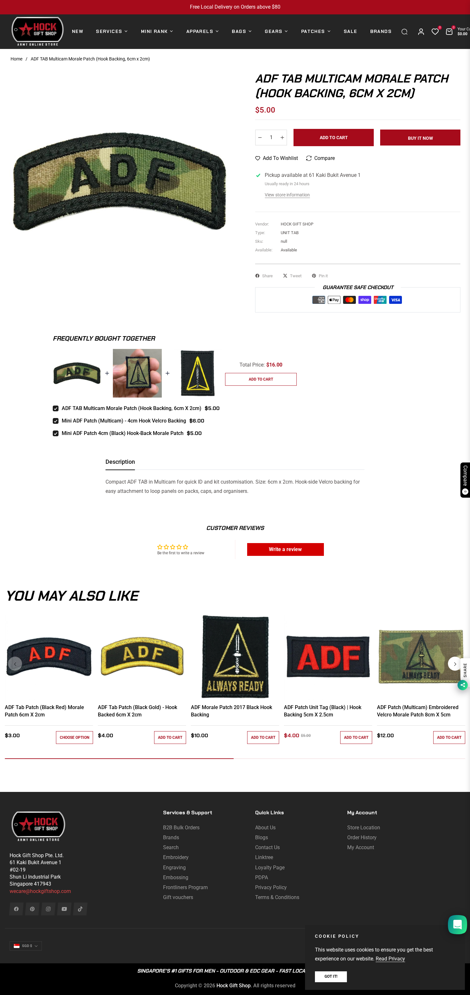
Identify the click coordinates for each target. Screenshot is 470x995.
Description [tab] (120, 461)
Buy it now (420, 138)
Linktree (264, 857)
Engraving (174, 868)
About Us (265, 828)
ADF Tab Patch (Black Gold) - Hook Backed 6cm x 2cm (137, 710)
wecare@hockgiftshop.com (40, 891)
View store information (287, 194)
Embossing (175, 877)
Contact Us (267, 847)
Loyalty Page (270, 868)
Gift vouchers (178, 897)
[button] (406, 31)
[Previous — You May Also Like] (15, 664)
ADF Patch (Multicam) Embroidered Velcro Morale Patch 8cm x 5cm (417, 710)
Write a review (285, 549)
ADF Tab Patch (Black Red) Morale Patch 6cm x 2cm (44, 710)
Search (171, 847)
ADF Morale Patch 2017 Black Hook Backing (231, 710)
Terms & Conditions (277, 897)
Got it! (331, 976)
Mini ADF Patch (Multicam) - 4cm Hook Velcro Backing (124, 421)
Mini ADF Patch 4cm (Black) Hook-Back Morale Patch (123, 433)
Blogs (261, 837)
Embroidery (176, 857)
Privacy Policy (271, 887)
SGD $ (27, 946)
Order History (362, 837)
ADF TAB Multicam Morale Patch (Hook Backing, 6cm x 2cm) (131, 408)
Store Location (363, 828)
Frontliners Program (185, 887)
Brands (171, 837)
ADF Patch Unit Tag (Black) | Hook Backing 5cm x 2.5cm (322, 710)
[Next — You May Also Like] (455, 664)
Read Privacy (390, 959)
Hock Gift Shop (233, 986)
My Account (360, 847)
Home (16, 58)
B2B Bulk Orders (181, 828)
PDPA (261, 877)
